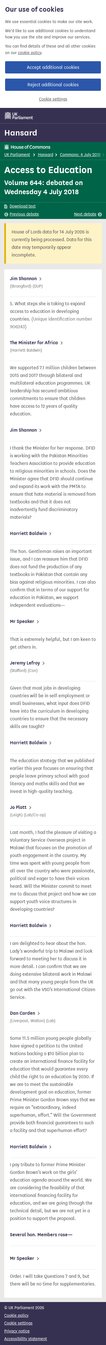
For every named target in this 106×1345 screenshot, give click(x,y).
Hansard (20, 133)
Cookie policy (16, 1315)
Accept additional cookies (53, 67)
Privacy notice (17, 1331)
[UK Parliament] (19, 115)
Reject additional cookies (53, 84)
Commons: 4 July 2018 (80, 154)
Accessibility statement (25, 1338)
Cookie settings (53, 99)
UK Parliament (17, 154)
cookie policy (29, 52)
